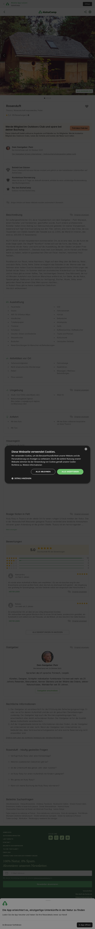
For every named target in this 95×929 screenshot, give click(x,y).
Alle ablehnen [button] (43, 471)
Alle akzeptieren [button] (70, 471)
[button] (21, 478)
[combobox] (86, 449)
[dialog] (47, 464)
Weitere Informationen (32, 465)
